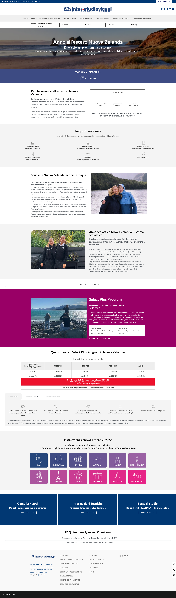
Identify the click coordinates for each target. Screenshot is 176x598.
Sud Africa (117, 481)
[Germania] (98, 475)
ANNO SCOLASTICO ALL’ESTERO (49, 18)
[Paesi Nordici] (137, 475)
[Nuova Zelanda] (137, 459)
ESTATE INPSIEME (70, 18)
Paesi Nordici (137, 481)
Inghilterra (58, 465)
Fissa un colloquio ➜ (99, 338)
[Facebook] (162, 9)
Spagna (39, 481)
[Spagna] (39, 475)
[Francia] (58, 475)
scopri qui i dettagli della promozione (88, 383)
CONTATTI (93, 555)
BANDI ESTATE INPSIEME (69, 564)
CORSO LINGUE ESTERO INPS (71, 572)
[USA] (39, 459)
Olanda (78, 481)
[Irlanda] (117, 459)
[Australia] (98, 459)
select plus (90, 78)
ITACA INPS (64, 568)
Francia (58, 481)
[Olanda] (78, 475)
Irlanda (117, 465)
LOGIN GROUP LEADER (98, 560)
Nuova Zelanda (137, 465)
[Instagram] (164, 9)
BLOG (92, 572)
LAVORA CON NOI (96, 564)
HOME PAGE (64, 555)
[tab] (13, 396)
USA (38, 465)
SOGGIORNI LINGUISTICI (142, 18)
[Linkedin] (173, 9)
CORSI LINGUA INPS (86, 18)
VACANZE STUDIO (29, 18)
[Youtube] (170, 9)
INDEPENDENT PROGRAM (121, 18)
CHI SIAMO (94, 568)
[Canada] (78, 459)
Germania (98, 481)
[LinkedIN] (125, 556)
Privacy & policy (34, 574)
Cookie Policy (42, 574)
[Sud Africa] (117, 475)
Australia (97, 465)
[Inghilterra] (58, 459)
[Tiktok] (167, 9)
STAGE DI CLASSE (103, 18)
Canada (78, 465)
